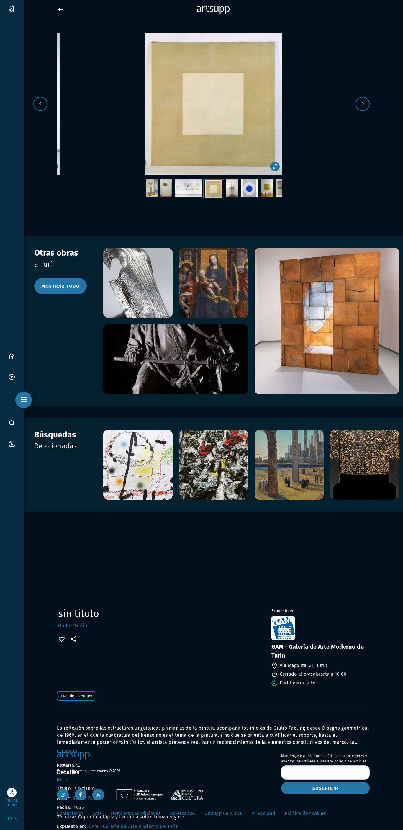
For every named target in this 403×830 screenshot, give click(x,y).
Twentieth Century (76, 696)
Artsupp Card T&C (224, 813)
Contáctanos (70, 813)
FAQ (97, 813)
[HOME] (12, 356)
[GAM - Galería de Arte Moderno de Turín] (319, 628)
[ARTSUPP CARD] (12, 443)
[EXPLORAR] (12, 376)
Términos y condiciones (135, 813)
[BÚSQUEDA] (12, 423)
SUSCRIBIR (325, 788)
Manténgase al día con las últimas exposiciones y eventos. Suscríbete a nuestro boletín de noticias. (324, 758)
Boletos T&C (183, 813)
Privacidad (263, 813)
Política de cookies (305, 813)
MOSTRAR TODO (60, 286)
